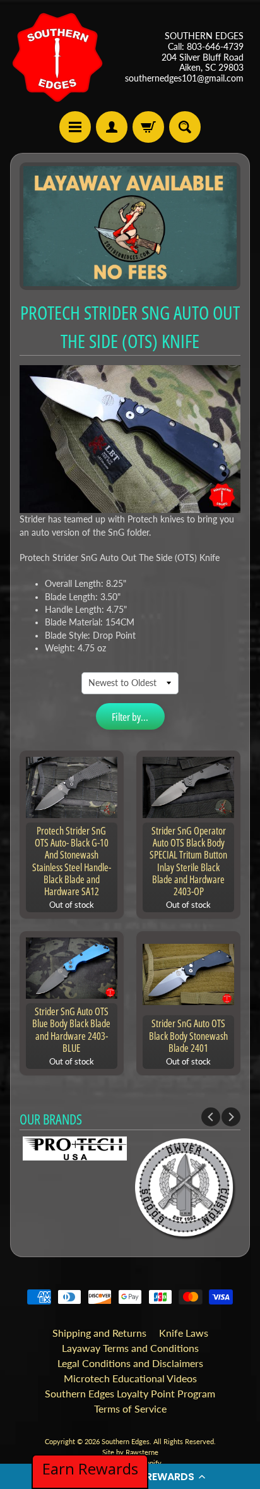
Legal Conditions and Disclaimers (130, 1363)
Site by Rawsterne (130, 1452)
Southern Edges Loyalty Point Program (130, 1393)
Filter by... (130, 716)
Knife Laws (183, 1333)
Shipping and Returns (99, 1333)
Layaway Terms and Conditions (130, 1348)
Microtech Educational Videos (130, 1378)
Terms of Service (130, 1408)
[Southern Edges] (57, 57)
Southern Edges (126, 1441)
